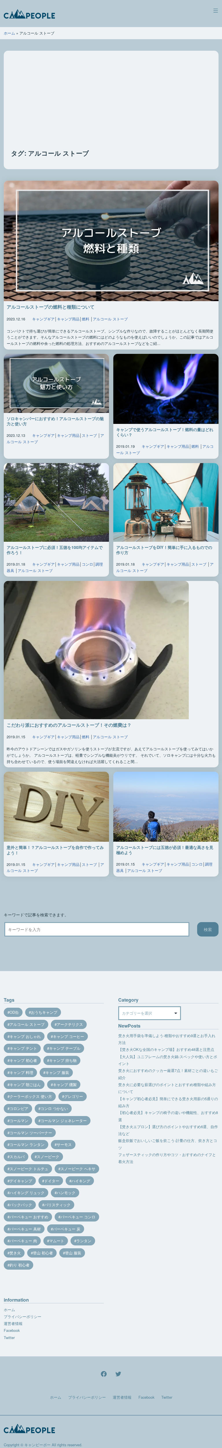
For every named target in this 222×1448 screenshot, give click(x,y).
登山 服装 (73, 1253)
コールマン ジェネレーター (63, 1120)
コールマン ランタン (27, 1144)
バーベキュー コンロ (77, 1216)
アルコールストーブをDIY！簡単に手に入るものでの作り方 (164, 550)
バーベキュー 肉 (23, 1240)
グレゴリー (73, 1096)
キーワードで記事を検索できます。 (36, 914)
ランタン (83, 1240)
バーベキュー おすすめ (29, 1216)
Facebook (12, 1330)
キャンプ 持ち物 (63, 1060)
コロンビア (19, 1108)
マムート (56, 1240)
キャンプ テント (23, 1048)
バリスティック (57, 1204)
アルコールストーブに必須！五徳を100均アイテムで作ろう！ (55, 550)
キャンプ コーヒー (68, 1036)
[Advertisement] (111, 105)
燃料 (85, 319)
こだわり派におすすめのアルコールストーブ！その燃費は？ (69, 725)
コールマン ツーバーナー (31, 1132)
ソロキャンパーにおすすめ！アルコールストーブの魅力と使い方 (55, 421)
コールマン (19, 1120)
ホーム (9, 33)
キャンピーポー (37, 1444)
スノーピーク (48, 1156)
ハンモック (66, 1192)
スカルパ (17, 1156)
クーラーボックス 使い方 (31, 1096)
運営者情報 (13, 1323)
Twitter (9, 1337)
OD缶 (14, 1012)
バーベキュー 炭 (66, 1229)
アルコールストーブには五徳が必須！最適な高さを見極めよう (164, 850)
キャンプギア (43, 319)
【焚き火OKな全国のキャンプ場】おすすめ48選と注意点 (166, 1049)
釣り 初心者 (19, 1265)
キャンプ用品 (68, 319)
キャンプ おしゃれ (25, 1036)
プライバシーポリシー (22, 1316)
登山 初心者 (43, 1253)
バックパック (21, 1204)
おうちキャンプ (44, 1012)
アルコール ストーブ (110, 319)
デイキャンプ (21, 1180)
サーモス (64, 1144)
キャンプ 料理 (21, 1072)
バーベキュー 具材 (25, 1229)
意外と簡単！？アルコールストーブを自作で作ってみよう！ (55, 850)
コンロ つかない (54, 1108)
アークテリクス (70, 1024)
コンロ (87, 564)
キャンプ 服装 (57, 1072)
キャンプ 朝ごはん (25, 1084)
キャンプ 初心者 (23, 1060)
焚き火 (15, 1253)
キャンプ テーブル (64, 1048)
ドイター (51, 1180)
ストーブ (89, 435)
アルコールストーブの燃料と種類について (51, 306)
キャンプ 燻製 (65, 1084)
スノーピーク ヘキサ (77, 1168)
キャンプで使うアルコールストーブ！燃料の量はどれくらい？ (164, 432)
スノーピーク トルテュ (29, 1168)
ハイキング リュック (27, 1192)
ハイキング (80, 1180)
